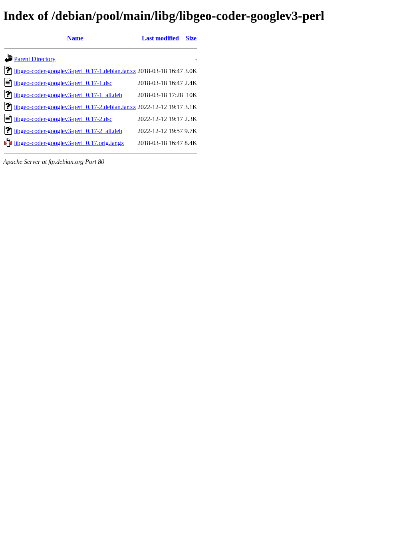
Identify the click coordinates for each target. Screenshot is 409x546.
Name (75, 38)
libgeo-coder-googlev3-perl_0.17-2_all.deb (68, 131)
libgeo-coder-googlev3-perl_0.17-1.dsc (63, 83)
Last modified (160, 38)
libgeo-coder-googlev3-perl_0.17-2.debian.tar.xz (75, 107)
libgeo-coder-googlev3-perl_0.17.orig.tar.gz (69, 142)
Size (191, 38)
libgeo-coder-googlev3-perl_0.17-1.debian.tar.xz (75, 71)
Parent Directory (35, 59)
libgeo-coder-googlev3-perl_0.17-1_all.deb (68, 95)
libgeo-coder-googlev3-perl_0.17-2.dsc (63, 119)
